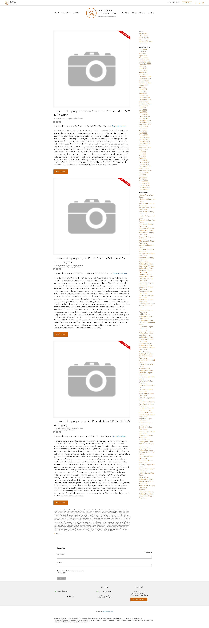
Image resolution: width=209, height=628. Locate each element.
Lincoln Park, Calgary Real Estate (103, 519)
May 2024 (142, 91)
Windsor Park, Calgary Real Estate (65, 530)
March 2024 (143, 95)
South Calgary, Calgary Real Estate (113, 526)
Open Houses (144, 38)
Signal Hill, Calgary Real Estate (64, 526)
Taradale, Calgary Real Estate (119, 528)
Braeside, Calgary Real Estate (67, 430)
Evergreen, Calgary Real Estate (67, 516)
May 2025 (143, 70)
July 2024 (142, 87)
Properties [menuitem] (65, 13)
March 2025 (143, 74)
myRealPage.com (108, 611)
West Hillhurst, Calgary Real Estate (107, 529)
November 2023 (145, 99)
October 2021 (144, 145)
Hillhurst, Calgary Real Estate (111, 518)
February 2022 (144, 137)
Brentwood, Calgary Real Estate (100, 511)
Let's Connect (138, 599)
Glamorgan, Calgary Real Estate (83, 516)
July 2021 (142, 152)
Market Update (137, 13)
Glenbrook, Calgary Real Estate (99, 516)
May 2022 (142, 131)
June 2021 (142, 154)
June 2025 (143, 68)
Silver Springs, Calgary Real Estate (81, 526)
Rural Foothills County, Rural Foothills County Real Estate (147, 404)
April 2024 (143, 93)
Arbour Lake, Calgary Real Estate (97, 509)
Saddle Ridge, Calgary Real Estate (94, 525)
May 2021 (142, 156)
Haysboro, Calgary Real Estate (60, 518)
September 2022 (145, 125)
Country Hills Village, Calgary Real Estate (70, 267)
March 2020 (143, 181)
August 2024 (143, 85)
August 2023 (143, 106)
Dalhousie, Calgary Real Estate (95, 515)
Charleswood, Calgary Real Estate (94, 512)
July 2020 (142, 175)
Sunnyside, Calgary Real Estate (103, 528)
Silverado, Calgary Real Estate (67, 119)
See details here (119, 126)
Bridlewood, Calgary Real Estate (61, 512)
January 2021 (144, 164)
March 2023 (143, 114)
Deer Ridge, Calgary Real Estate (110, 515)
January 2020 (144, 185)
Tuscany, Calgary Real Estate (60, 529)
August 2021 (143, 150)
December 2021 (144, 141)
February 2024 (144, 97)
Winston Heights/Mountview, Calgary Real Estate (86, 530)
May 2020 (143, 179)
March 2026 (143, 58)
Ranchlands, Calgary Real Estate (113, 522)
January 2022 (144, 139)
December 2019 (144, 187)
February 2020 (144, 183)
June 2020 (143, 177)
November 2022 (145, 122)
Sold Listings (143, 40)
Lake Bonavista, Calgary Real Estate (86, 519)
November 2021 (144, 143)
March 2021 (143, 160)
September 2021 (145, 148)
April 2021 (142, 158)
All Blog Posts (143, 33)
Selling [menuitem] (124, 13)
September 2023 (145, 104)
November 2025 (145, 64)
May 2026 (142, 53)
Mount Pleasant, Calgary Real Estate (80, 521)
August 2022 (143, 127)
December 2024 (145, 76)
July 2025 (142, 66)
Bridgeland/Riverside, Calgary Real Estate (119, 511)
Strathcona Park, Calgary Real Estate (72, 528)
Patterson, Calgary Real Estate (82, 522)
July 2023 (142, 108)
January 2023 (144, 118)
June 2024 (143, 89)
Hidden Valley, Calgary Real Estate (77, 518)
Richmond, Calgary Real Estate (67, 523)
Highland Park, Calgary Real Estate (94, 518)
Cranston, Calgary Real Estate (60, 515)
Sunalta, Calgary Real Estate (89, 528)
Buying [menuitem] (76, 13)
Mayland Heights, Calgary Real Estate (121, 519)
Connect (187, 2)
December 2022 (145, 120)
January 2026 (144, 60)
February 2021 (144, 162)
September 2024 (145, 83)
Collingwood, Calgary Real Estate (65, 514)
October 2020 (144, 168)
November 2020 (145, 166)
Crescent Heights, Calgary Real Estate (78, 515)
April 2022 (143, 133)
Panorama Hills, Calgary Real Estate (66, 522)
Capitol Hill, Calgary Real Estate (77, 512)
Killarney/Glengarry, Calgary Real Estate (67, 519)
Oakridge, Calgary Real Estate (96, 521)
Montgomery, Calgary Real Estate (62, 521)
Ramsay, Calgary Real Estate (98, 522)
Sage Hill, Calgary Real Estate (110, 525)
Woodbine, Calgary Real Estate (105, 530)
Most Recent (143, 49)
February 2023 (144, 116)
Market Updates (62, 572)
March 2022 (143, 135)
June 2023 (143, 110)
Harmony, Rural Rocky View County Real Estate (118, 516)
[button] (196, 3)
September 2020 (145, 171)
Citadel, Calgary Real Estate (110, 512)
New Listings (143, 35)
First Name (60, 563)
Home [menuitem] (57, 13)
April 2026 (143, 56)
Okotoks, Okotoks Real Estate (112, 521)
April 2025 (143, 72)
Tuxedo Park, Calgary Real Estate (76, 529)
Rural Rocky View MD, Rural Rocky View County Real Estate (71, 525)
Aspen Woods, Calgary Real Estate (113, 509)
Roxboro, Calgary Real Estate (99, 523)
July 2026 (142, 51)
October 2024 (144, 81)
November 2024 (145, 79)
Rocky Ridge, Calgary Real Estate (83, 523)
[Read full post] (91, 70)
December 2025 (145, 62)
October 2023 (144, 102)
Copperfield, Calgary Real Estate (82, 514)
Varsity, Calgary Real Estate (91, 529)
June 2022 (143, 129)
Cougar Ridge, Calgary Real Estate (98, 514)
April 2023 (143, 112)
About (150, 13)
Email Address (61, 554)
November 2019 (144, 189)
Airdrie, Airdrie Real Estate (66, 509)
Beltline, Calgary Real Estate (70, 511)
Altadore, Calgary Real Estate (81, 509)
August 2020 (143, 173)
